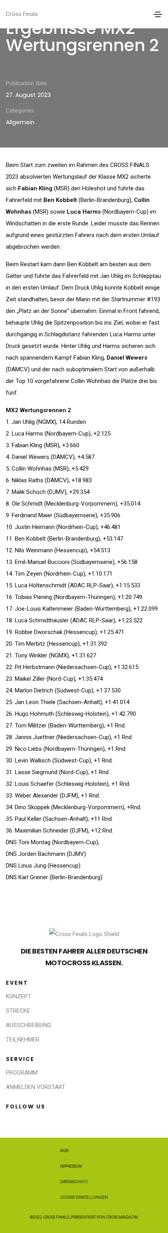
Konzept (18, 996)
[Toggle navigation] (158, 14)
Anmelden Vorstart (35, 1087)
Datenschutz (74, 1182)
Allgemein (20, 122)
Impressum (71, 1166)
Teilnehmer (22, 1039)
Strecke (18, 1010)
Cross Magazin (122, 1217)
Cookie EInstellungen (84, 1197)
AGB (64, 1151)
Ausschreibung (28, 1025)
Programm (22, 1072)
